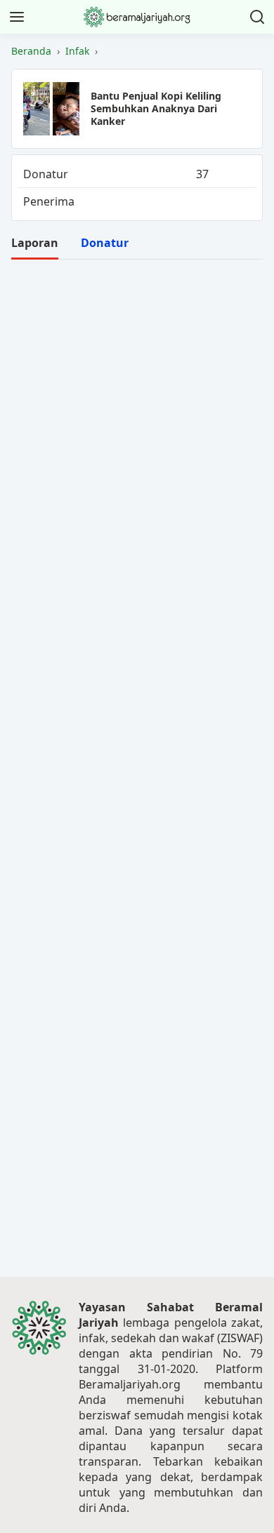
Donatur (105, 242)
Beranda (31, 51)
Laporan (34, 242)
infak (77, 51)
